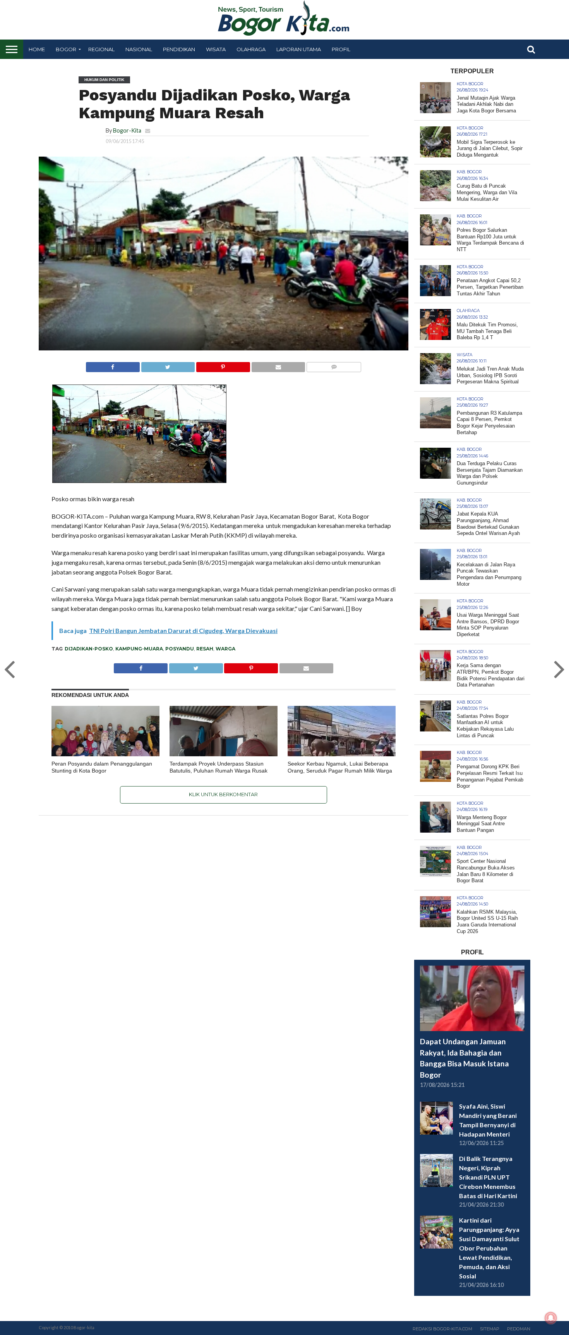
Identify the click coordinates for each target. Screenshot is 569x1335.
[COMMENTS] (333, 365)
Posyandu (179, 649)
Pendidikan (179, 49)
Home (37, 49)
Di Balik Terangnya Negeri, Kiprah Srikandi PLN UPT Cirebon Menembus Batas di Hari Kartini (488, 1177)
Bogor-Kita (127, 130)
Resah (204, 649)
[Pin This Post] (223, 365)
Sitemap (489, 1329)
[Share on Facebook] (113, 365)
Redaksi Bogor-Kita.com (442, 1329)
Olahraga (251, 49)
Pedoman (518, 1329)
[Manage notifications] (551, 1318)
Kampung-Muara (139, 649)
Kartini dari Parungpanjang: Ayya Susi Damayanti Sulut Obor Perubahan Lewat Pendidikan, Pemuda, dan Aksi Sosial (489, 1248)
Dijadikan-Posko (89, 649)
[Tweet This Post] (168, 365)
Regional (101, 49)
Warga (225, 649)
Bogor (66, 49)
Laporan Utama (298, 49)
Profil (341, 49)
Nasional (138, 49)
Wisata (216, 49)
